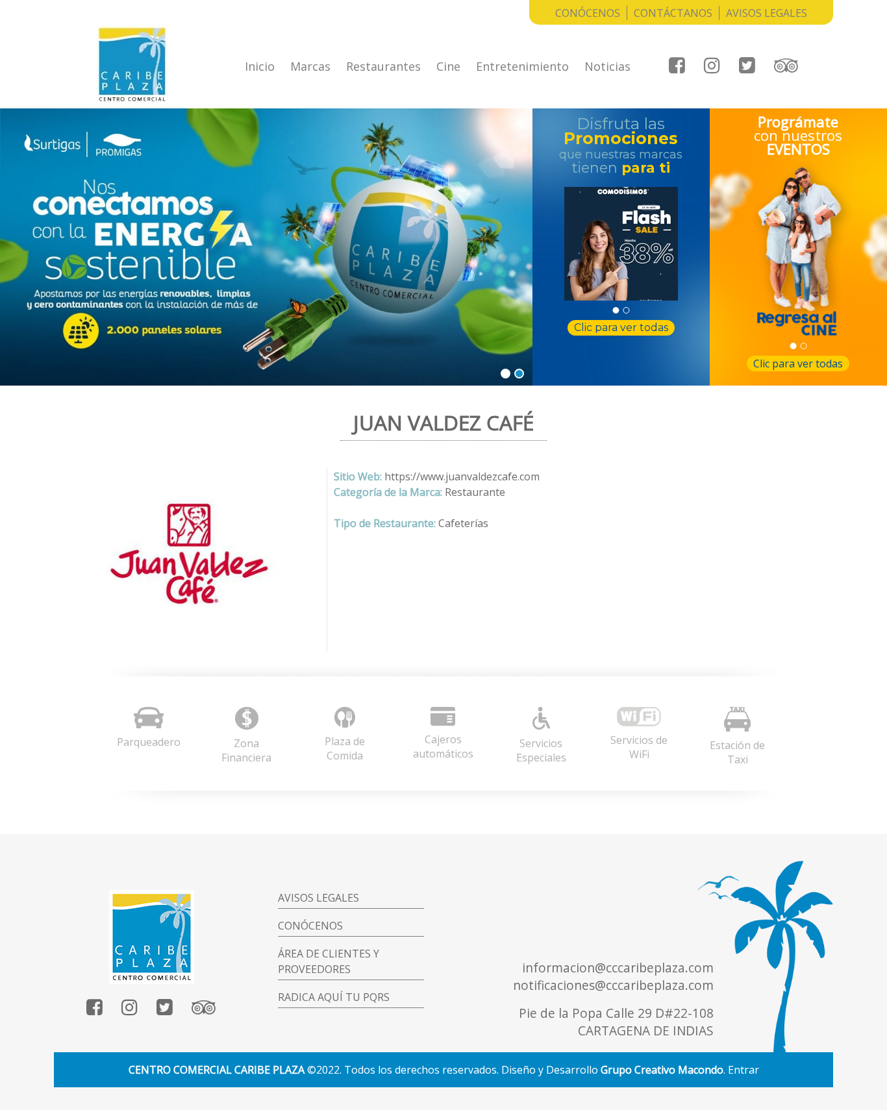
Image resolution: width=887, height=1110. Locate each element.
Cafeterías (463, 523)
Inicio (260, 66)
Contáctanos (673, 13)
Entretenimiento (522, 66)
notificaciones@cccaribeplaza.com (613, 985)
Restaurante (475, 492)
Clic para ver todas (621, 327)
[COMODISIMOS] (621, 244)
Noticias (607, 66)
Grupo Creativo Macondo (662, 1070)
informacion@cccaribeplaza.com (618, 967)
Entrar (743, 1070)
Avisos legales (318, 898)
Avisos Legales (766, 13)
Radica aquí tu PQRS (334, 997)
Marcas (310, 66)
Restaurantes (383, 66)
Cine (448, 66)
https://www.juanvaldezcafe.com (462, 476)
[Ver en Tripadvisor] (786, 65)
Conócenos (587, 13)
